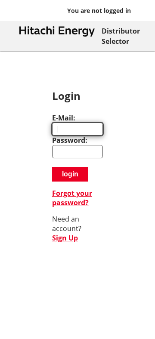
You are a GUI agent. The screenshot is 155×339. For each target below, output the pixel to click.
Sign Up (65, 238)
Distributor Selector (121, 36)
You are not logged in (99, 10)
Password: (69, 140)
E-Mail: (63, 118)
